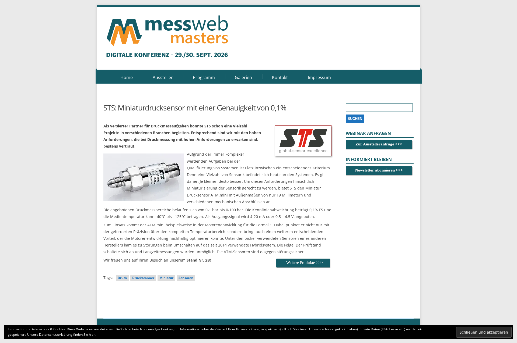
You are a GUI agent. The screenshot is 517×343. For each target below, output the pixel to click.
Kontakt (280, 77)
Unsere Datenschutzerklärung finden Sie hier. (61, 334)
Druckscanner (143, 278)
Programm (204, 77)
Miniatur (166, 278)
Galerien (243, 77)
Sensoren (186, 278)
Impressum (319, 77)
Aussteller (163, 77)
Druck (122, 278)
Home (126, 77)
